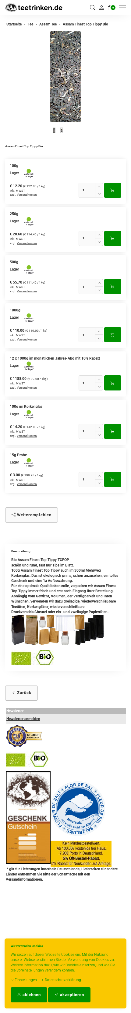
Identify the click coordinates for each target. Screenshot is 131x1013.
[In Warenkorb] (112, 190)
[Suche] (92, 8)
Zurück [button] (23, 692)
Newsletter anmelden (23, 719)
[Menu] (124, 8)
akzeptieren (71, 994)
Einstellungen (25, 980)
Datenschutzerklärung (62, 980)
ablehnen (31, 994)
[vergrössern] (65, 76)
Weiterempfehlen (33, 515)
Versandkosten (27, 194)
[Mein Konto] (101, 7)
